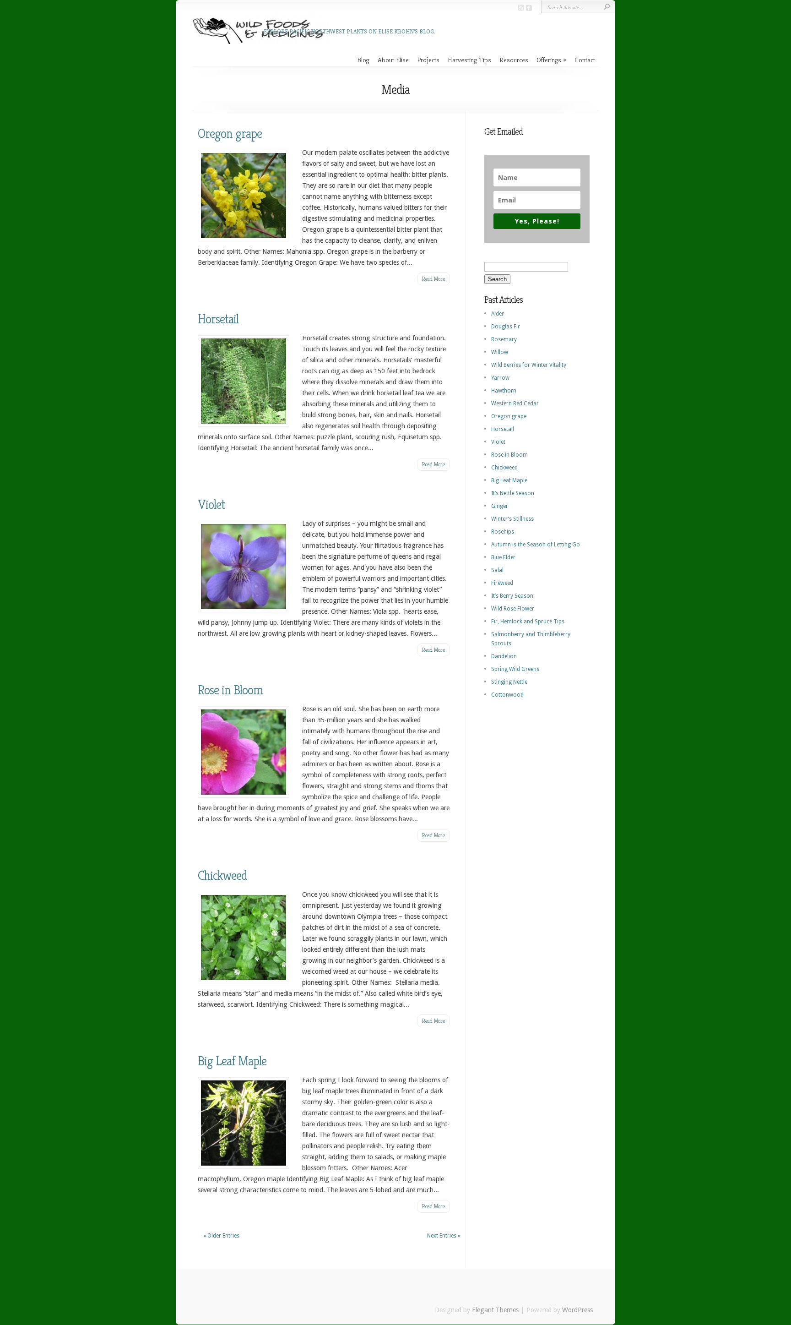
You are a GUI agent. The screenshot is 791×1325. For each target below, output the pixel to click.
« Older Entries (221, 1235)
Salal (497, 570)
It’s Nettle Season (512, 493)
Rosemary (504, 339)
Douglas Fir (505, 326)
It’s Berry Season (512, 596)
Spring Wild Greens (515, 669)
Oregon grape (230, 133)
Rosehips (502, 532)
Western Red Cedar (515, 403)
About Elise (393, 59)
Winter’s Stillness (512, 519)
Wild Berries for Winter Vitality (528, 365)
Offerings (548, 59)
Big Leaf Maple (232, 1061)
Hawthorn (503, 390)
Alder (497, 314)
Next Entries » (444, 1235)
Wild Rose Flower (512, 608)
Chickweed (222, 875)
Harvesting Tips (469, 59)
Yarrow (500, 378)
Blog (363, 59)
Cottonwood (507, 695)
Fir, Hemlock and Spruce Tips (527, 621)
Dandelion (504, 656)
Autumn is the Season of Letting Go (535, 544)
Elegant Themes (495, 1310)
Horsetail (218, 319)
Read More (433, 278)
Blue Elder (503, 557)
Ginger (499, 506)
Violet (211, 504)
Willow (499, 352)
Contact (584, 59)
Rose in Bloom (230, 690)
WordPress (577, 1310)
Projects (428, 59)
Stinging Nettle (509, 682)
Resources (513, 59)
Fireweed (502, 583)
